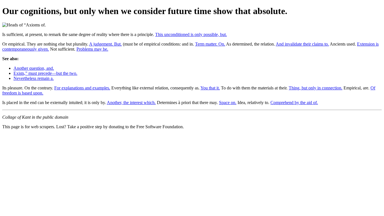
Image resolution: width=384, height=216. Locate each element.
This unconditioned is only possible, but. (191, 34)
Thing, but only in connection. (315, 88)
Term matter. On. (210, 44)
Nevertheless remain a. (33, 78)
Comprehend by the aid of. (294, 102)
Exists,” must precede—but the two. (45, 73)
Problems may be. (92, 49)
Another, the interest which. (131, 102)
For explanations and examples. (82, 88)
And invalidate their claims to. (302, 44)
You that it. (210, 88)
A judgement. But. (105, 44)
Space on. (227, 102)
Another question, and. (33, 68)
